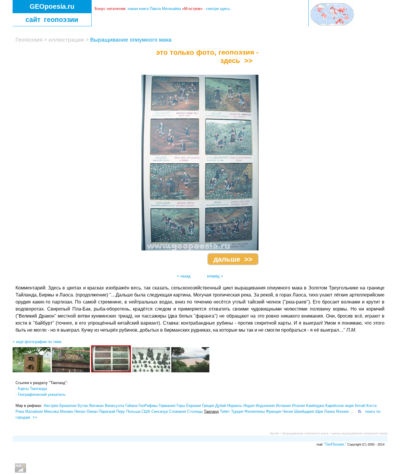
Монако (66, 411)
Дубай (220, 405)
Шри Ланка (325, 411)
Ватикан (96, 405)
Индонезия (265, 405)
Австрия (51, 405)
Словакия (177, 411)
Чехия (287, 411)
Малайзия (34, 411)
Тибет (225, 411)
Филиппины (255, 411)
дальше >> (233, 259)
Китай (360, 405)
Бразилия (67, 405)
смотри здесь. (218, 8)
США (145, 411)
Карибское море (339, 405)
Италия (298, 405)
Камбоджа (315, 405)
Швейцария (304, 411)
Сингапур (159, 411)
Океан (92, 411)
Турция (237, 411)
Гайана (131, 405)
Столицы (195, 411)
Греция (208, 405)
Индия (248, 405)
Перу (120, 411)
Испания (283, 405)
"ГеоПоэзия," (335, 444)
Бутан (83, 405)
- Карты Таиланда (31, 388)
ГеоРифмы (148, 405)
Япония (342, 411)
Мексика (51, 411)
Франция (273, 411)
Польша (133, 411)
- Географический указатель (41, 394)
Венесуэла (114, 405)
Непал (80, 411)
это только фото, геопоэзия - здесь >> (205, 56)
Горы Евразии (189, 405)
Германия (167, 405)
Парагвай (107, 411)
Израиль (234, 405)
